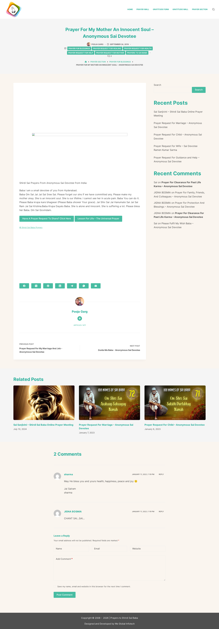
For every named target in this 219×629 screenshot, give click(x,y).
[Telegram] (72, 285)
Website (136, 548)
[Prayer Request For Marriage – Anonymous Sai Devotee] (109, 402)
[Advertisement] (79, 111)
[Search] (213, 9)
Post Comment (65, 594)
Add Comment (64, 558)
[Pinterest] (48, 285)
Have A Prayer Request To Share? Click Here (46, 218)
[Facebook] (24, 285)
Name (59, 548)
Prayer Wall (142, 9)
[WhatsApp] (84, 285)
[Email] (96, 285)
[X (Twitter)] (36, 285)
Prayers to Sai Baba (137, 53)
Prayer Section (200, 9)
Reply (161, 474)
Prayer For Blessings (79, 48)
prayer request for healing (107, 48)
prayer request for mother (110, 53)
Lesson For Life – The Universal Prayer (98, 218)
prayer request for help (80, 53)
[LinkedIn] (60, 285)
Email (97, 548)
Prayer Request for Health (138, 48)
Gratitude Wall (180, 9)
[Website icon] (79, 318)
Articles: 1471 (80, 325)
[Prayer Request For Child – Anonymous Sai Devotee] (175, 402)
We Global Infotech (125, 623)
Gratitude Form (161, 9)
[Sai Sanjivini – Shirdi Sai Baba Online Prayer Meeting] (43, 402)
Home (130, 9)
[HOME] (86, 62)
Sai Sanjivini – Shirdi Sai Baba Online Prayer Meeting (43, 424)
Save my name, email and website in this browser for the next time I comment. (94, 586)
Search (157, 84)
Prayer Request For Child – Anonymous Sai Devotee (175, 424)
